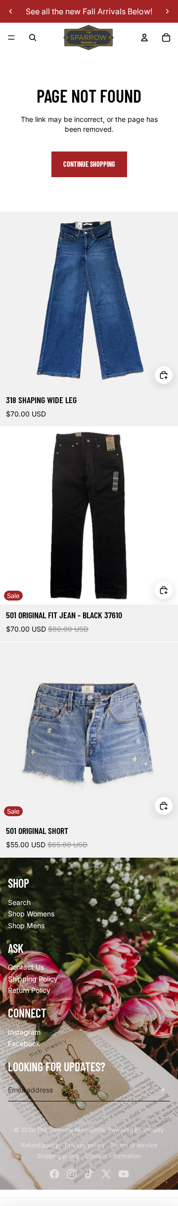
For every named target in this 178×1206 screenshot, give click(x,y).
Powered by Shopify (136, 1129)
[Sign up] (161, 1090)
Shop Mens (26, 925)
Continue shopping (89, 164)
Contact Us (26, 967)
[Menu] (11, 37)
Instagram (24, 1032)
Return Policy (29, 990)
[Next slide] (167, 11)
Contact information (113, 1156)
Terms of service (133, 1145)
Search (19, 902)
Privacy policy (85, 1145)
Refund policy (40, 1145)
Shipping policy (58, 1156)
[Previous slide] (11, 11)
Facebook (24, 1043)
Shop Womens (31, 913)
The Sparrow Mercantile (71, 1129)
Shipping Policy (33, 979)
